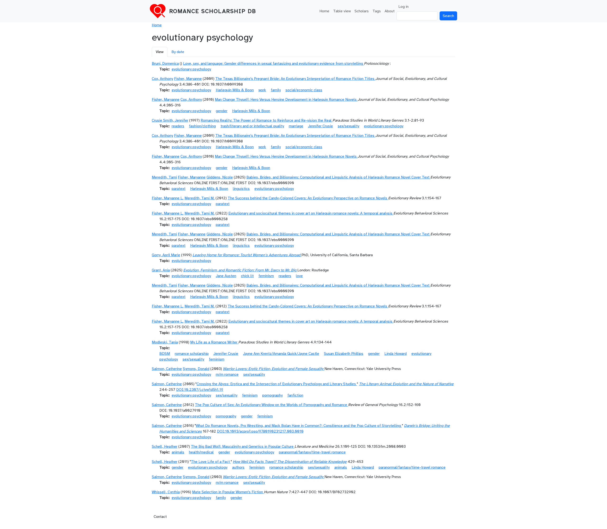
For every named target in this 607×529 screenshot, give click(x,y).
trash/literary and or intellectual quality (252, 126)
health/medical (201, 452)
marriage (296, 126)
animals (178, 452)
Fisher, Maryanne (188, 78)
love (299, 276)
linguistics (241, 188)
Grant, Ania (161, 270)
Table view (342, 11)
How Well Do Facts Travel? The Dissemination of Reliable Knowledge (290, 461)
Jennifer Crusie (320, 126)
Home (324, 11)
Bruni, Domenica (165, 63)
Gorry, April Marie (166, 255)
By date (177, 52)
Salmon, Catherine (167, 368)
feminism (266, 276)
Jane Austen (226, 276)
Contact (160, 516)
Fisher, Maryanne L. (168, 198)
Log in (403, 6)
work (262, 90)
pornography (272, 395)
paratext (178, 188)
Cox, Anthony (162, 78)
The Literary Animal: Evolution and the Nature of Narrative (406, 384)
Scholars (361, 11)
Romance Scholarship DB (212, 11)
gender (221, 111)
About (390, 11)
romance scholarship (192, 353)
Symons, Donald (196, 368)
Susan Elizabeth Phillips (343, 353)
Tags (376, 11)
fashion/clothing (202, 126)
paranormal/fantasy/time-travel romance (312, 452)
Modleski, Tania (165, 342)
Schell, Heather (164, 446)
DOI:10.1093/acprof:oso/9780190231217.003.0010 (260, 431)
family (276, 90)
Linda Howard (395, 353)
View (159, 52)
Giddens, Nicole (220, 177)
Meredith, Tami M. (199, 198)
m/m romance (227, 374)
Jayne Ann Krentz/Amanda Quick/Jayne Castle (281, 353)
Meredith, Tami (164, 177)
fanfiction (295, 395)
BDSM (164, 353)
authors (238, 467)
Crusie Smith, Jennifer (170, 120)
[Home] (159, 11)
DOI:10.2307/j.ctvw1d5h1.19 (199, 389)
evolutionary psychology (191, 69)
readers (178, 126)
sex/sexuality (348, 126)
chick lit (247, 276)
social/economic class (303, 90)
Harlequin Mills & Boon (235, 90)
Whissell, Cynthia (166, 492)
